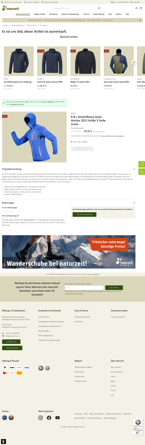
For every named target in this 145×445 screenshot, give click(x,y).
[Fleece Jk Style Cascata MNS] (52, 61)
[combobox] (74, 8)
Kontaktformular (11, 341)
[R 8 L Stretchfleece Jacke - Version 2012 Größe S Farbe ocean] (34, 137)
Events (113, 390)
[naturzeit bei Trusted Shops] (40, 368)
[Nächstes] (134, 62)
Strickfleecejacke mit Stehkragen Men (18, 82)
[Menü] (141, 420)
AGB (85, 414)
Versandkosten (94, 274)
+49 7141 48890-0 (12, 333)
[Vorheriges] (3, 62)
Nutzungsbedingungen (75, 294)
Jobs (112, 395)
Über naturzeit (135, 2)
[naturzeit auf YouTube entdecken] (57, 419)
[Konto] (136, 8)
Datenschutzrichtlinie (114, 291)
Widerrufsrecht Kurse (114, 414)
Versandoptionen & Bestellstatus (49, 326)
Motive (113, 381)
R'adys (73, 113)
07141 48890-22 (48, 102)
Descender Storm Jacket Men (116, 82)
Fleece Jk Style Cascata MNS (50, 82)
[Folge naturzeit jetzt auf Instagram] (40, 419)
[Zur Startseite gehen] (10, 8)
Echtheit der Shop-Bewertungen (49, 340)
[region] (68, 64)
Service (113, 386)
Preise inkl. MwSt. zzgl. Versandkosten (112, 136)
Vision (113, 376)
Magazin (113, 2)
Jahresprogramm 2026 (82, 317)
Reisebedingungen (110, 418)
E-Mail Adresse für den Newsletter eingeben (78, 284)
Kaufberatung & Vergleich (83, 367)
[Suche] (99, 8)
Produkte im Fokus (81, 381)
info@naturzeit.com (17, 104)
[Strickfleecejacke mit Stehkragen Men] (19, 61)
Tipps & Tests (79, 372)
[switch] (138, 432)
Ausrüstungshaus (117, 372)
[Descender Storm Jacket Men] (119, 61)
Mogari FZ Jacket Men (80, 82)
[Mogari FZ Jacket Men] (85, 61)
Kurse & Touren (123, 2)
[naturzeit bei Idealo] (4, 417)
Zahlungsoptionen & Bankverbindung (50, 321)
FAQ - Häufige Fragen (45, 335)
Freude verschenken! (118, 317)
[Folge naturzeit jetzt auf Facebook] (49, 419)
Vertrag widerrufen (12, 348)
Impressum (78, 414)
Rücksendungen (43, 331)
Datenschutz (127, 414)
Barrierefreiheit (80, 418)
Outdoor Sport (79, 376)
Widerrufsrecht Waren (97, 414)
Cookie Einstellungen (94, 418)
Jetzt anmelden (114, 287)
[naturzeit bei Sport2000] (11, 417)
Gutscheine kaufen (119, 311)
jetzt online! (79, 321)
